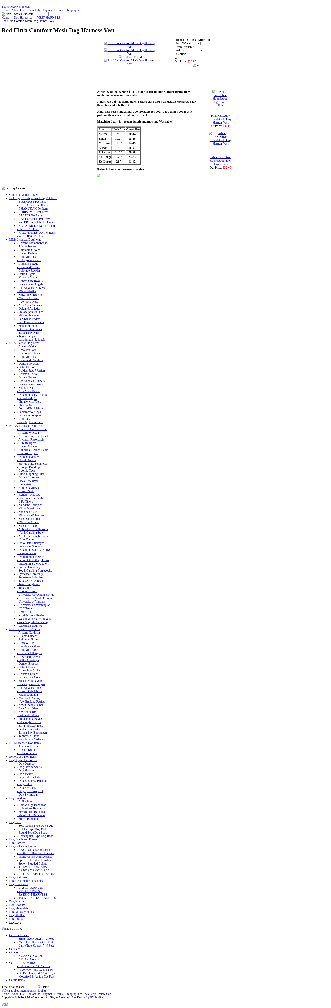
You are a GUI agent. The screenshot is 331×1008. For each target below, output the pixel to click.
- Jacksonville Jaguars (30, 680)
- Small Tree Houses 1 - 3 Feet (35, 938)
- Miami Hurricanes (28, 508)
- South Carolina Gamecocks (34, 570)
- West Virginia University (32, 622)
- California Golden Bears (32, 449)
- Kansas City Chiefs (29, 691)
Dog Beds (15, 822)
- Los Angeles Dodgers (31, 287)
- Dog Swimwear (27, 794)
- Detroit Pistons (26, 367)
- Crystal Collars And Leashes (35, 849)
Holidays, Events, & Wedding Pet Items (33, 198)
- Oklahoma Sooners (29, 546)
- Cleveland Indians (28, 267)
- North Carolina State (30, 532)
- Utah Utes (24, 611)
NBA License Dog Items (24, 343)
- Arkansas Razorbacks (31, 439)
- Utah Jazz (23, 418)
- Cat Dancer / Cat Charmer (33, 966)
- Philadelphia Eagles (29, 718)
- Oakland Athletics (28, 308)
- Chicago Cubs (26, 256)
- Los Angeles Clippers (31, 380)
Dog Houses (16, 901)
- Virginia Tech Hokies (30, 615)
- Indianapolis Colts (28, 677)
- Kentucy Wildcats (28, 494)
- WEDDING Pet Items (31, 236)
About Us (18, 10)
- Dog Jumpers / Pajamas (32, 780)
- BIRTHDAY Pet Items (31, 201)
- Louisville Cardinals (30, 498)
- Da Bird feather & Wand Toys (36, 973)
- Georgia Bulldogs (28, 467)
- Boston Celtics (26, 346)
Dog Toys (15, 922)
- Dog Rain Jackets (28, 777)
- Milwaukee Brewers (30, 294)
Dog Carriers (17, 842)
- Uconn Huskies (27, 591)
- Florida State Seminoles (32, 463)
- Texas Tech (24, 587)
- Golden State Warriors (31, 370)
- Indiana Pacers (26, 377)
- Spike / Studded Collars (32, 863)
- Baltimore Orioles (28, 249)
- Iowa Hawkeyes (27, 480)
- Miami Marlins (26, 291)
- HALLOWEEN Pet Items (33, 218)
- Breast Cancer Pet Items (32, 205)
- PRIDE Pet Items (28, 229)
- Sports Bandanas (28, 818)
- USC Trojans (25, 608)
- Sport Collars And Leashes (34, 860)
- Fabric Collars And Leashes (34, 856)
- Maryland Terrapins (29, 505)
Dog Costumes (18, 877)
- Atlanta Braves (26, 246)
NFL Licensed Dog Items (24, 629)
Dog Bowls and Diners (23, 839)
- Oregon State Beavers (31, 556)
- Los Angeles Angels (30, 284)
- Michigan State (27, 511)
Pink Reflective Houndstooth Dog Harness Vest (220, 119)
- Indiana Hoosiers (28, 477)
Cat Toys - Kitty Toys (22, 962)
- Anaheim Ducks (27, 746)
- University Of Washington (33, 605)
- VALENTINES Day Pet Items (36, 232)
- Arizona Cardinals (28, 632)
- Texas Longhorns (28, 584)
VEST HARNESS (48, 17)
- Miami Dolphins (27, 694)
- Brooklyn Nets (26, 349)
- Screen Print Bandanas (31, 811)
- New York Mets (27, 301)
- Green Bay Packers (29, 670)
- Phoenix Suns (26, 405)
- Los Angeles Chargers (31, 684)
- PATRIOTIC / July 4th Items (35, 222)
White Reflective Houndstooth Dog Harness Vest (220, 161)
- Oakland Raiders (28, 715)
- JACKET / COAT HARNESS (36, 898)
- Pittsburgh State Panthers (33, 563)
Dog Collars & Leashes (23, 846)
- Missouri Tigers (27, 525)
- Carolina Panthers (28, 646)
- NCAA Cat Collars (29, 955)
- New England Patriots (31, 701)
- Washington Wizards (30, 422)
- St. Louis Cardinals (29, 329)
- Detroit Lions (26, 667)
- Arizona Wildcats (28, 432)
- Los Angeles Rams (29, 687)
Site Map (90, 994)
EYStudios (96, 997)
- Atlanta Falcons (27, 636)
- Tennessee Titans (28, 736)
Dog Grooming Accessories (26, 880)
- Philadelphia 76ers (29, 401)
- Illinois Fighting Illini (30, 474)
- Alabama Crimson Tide (32, 429)
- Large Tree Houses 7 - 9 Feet (35, 945)
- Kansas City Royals (30, 281)
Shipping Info (74, 10)
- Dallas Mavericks (28, 363)
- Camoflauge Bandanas (31, 805)
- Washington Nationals (31, 339)
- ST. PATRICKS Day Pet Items (36, 225)
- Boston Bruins (26, 749)
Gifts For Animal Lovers (24, 194)
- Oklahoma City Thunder (32, 394)
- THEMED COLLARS (32, 867)
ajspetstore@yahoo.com (16, 6)
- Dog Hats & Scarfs (29, 767)
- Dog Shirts (24, 784)
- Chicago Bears (26, 649)
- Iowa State (24, 484)
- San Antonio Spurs (29, 415)
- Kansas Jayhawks (28, 487)
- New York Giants (28, 708)
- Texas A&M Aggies (30, 580)
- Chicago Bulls (26, 356)
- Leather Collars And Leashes (35, 853)
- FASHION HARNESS (32, 894)
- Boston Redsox (27, 253)
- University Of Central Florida (35, 594)
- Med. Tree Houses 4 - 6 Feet (35, 942)
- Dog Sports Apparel (30, 791)
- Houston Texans (27, 674)
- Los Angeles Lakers (30, 384)
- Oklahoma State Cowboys (33, 549)
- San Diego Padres (28, 318)
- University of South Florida (34, 598)
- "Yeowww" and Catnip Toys (35, 969)
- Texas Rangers (26, 336)
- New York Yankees (29, 305)
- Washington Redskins (31, 739)
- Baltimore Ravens (28, 639)
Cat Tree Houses (19, 935)
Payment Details (53, 10)
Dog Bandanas (18, 798)
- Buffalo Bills (25, 642)
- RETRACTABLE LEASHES (36, 873)
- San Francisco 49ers (30, 725)
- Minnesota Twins (28, 298)
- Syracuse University (30, 574)
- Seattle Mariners (27, 325)
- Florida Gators (26, 460)
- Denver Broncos (28, 663)
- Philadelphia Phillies (30, 312)
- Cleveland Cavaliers (30, 360)
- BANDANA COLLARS (33, 870)
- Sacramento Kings (29, 412)
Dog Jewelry (17, 904)
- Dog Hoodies (26, 770)
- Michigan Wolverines (30, 515)
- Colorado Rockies (28, 270)
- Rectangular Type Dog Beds (35, 836)
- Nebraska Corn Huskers (32, 529)
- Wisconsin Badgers (29, 625)
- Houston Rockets (28, 374)
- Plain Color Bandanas (31, 815)
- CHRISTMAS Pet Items (32, 212)
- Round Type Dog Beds (32, 832)
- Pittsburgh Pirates (28, 315)
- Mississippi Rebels (29, 518)
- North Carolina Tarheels (32, 536)
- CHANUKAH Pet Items (33, 208)
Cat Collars (16, 952)
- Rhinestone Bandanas (31, 808)
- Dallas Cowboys (28, 660)
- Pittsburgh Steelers (29, 722)
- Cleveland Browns (29, 656)
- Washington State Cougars (34, 618)
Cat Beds (14, 949)
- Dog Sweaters (26, 787)
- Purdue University (29, 567)
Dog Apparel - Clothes (23, 760)
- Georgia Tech (26, 470)
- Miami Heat (25, 387)
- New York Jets (26, 711)
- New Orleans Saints (30, 705)
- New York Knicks (28, 391)
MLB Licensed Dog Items (25, 239)
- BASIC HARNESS (30, 887)
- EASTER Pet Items (29, 215)
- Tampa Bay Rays (28, 332)
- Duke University (28, 456)
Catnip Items (17, 980)
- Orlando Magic (27, 398)
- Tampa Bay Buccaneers (32, 732)
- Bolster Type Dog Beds (32, 829)
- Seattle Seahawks (28, 729)
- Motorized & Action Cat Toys (36, 976)
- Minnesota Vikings (29, 698)
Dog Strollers (17, 915)
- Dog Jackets (25, 773)
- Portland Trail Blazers (31, 408)
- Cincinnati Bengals (29, 653)
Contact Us (33, 10)
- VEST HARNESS (29, 891)
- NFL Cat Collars (28, 959)
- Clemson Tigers (27, 453)
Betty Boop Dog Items (23, 756)
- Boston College (27, 446)
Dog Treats (16, 918)
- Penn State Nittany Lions (33, 560)
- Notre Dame (25, 539)
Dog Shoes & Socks (21, 911)
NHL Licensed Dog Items (25, 742)
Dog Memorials (18, 908)
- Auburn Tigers (26, 443)
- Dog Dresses (25, 763)
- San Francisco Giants (30, 322)
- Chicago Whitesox (29, 260)
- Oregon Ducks (26, 553)
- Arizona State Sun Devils (33, 436)
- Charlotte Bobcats (28, 353)
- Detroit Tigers (26, 274)
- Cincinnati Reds (27, 263)
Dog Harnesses (23, 17)
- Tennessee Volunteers (31, 577)
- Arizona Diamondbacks (32, 243)
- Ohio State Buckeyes (30, 543)
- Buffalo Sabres (27, 753)
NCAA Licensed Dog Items (26, 425)
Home (5, 10)
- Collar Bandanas (28, 801)
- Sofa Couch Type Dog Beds (35, 825)
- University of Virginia (31, 601)
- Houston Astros (27, 277)
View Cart (105, 994)
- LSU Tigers (25, 501)
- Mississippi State (28, 522)
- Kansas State (25, 491)
